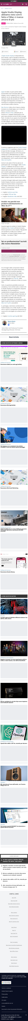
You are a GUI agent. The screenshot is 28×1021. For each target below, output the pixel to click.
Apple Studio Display (8, 55)
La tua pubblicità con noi (7, 1003)
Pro (2, 8)
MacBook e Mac (12, 196)
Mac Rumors (5, 107)
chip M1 (16, 278)
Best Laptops (14, 912)
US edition (11, 1017)
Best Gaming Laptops (14, 915)
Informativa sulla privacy (14, 256)
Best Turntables (14, 942)
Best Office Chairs (14, 951)
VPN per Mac (12, 194)
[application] (14, 135)
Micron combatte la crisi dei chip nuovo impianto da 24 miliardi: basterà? (14, 874)
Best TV (14, 930)
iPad (12, 112)
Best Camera (14, 957)
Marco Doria (10, 23)
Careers (3, 1006)
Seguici (17, 51)
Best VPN (14, 897)
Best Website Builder (14, 906)
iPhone (8, 112)
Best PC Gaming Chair (14, 921)
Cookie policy (5, 997)
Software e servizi (8, 8)
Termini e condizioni (6, 988)
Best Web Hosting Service (14, 903)
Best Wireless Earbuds (14, 948)
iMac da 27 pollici (6, 303)
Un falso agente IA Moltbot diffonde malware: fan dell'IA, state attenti (13, 860)
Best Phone (14, 927)
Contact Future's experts (7, 991)
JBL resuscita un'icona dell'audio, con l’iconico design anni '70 (14, 886)
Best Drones (14, 963)
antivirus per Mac (13, 192)
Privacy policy (5, 994)
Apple (3, 92)
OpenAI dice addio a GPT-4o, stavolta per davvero (15, 880)
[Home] (14, 1)
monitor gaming (12, 316)
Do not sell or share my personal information (12, 1009)
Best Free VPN (14, 900)
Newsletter (24, 51)
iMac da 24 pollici (6, 160)
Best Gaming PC (14, 918)
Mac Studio (11, 228)
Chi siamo (4, 1000)
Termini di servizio (16, 255)
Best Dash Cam (14, 960)
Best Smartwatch (14, 936)
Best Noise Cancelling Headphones (14, 945)
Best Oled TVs (14, 933)
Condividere (6, 51)
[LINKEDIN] (9, 325)
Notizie (3, 23)
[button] (2, 4)
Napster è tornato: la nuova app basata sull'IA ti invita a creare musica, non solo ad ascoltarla (14, 867)
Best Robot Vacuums (14, 966)
